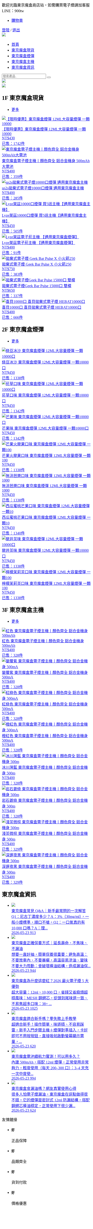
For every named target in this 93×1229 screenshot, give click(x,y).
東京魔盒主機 (22, 62)
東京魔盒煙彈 (22, 56)
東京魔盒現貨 (22, 50)
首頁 (15, 44)
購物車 (17, 20)
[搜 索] (49, 77)
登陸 (6, 30)
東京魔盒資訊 (22, 67)
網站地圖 (46, 1223)
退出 (16, 30)
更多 (15, 110)
